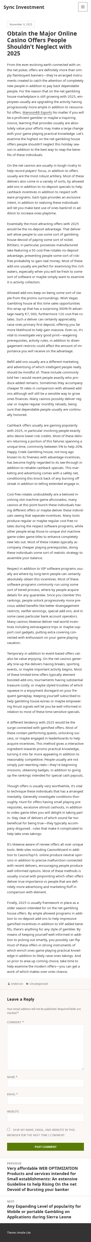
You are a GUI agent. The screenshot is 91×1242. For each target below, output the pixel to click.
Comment (15, 1022)
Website (13, 1111)
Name (12, 1077)
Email (12, 1094)
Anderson (17, 984)
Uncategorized (39, 984)
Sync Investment (24, 7)
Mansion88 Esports (37, 112)
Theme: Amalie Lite (19, 1232)
